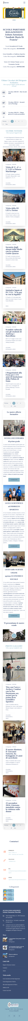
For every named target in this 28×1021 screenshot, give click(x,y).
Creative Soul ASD (7, 990)
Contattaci (5, 967)
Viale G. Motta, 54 (12, 852)
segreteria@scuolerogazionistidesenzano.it (17, 879)
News (14, 184)
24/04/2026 (14, 205)
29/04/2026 (14, 164)
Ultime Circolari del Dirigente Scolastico (14, 81)
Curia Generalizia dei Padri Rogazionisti (11, 978)
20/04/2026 (14, 327)
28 (11, 828)
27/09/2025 (14, 746)
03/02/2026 (14, 684)
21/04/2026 (14, 244)
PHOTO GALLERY (14, 646)
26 (11, 406)
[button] (23, 10)
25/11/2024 (14, 800)
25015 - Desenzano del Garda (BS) (16, 854)
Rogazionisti (9, 164)
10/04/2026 (14, 370)
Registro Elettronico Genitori (9, 964)
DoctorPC (16, 1010)
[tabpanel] (14, 786)
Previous (4, 121)
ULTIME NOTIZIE (14, 131)
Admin (4, 970)
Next (7, 124)
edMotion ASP (6, 987)
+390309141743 (12, 861)
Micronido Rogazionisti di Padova (10, 984)
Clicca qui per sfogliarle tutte (14, 648)
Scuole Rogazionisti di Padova (9, 981)
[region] (14, 14)
